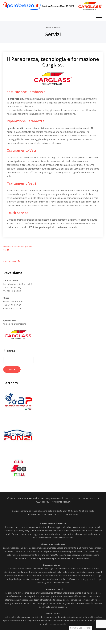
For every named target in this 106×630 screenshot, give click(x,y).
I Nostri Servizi (10, 261)
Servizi (57, 27)
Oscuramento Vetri (22, 150)
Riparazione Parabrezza (25, 121)
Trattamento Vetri (21, 183)
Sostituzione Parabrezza (26, 91)
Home (48, 27)
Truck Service (17, 212)
